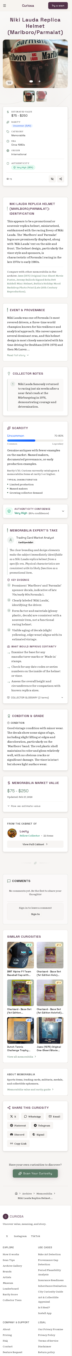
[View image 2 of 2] (39, 81)
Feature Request (12, 1352)
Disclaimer (44, 1346)
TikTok (35, 1236)
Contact (8, 1346)
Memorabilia (18, 135)
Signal (40, 1134)
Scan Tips (9, 1260)
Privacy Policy (46, 1335)
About (6, 1329)
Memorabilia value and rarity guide (29, 1089)
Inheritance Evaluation (52, 1285)
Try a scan (58, 5)
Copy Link (20, 1143)
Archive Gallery (12, 1265)
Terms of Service (48, 1340)
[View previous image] (9, 63)
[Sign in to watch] (52, 178)
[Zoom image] (9, 45)
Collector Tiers (12, 1300)
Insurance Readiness (51, 1280)
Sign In (35, 914)
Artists (7, 1277)
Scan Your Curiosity (37, 1173)
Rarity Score (10, 1294)
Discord (19, 1134)
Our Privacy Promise (50, 1329)
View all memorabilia (20, 1056)
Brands (7, 1271)
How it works (11, 1254)
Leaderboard (11, 1288)
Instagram (20, 1236)
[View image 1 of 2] (31, 81)
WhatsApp (34, 1116)
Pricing (7, 1335)
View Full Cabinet (33, 844)
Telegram (44, 1125)
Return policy (46, 1352)
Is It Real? (44, 1307)
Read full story (16, 355)
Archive (27, 1193)
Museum (8, 1283)
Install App (45, 1313)
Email (56, 1116)
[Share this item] (60, 178)
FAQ (5, 1340)
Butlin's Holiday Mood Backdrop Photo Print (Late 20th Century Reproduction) (34, 287)
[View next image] (61, 63)
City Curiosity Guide (50, 1291)
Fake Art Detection (49, 1254)
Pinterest (20, 1125)
